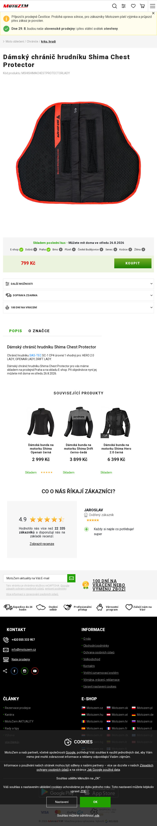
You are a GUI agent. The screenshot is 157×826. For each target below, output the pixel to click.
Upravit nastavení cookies (99, 686)
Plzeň (68, 249)
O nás (87, 638)
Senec (109, 249)
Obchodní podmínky (96, 645)
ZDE (83, 791)
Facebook (14, 669)
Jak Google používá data (103, 770)
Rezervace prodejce (18, 708)
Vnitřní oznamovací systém (101, 672)
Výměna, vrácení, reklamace (101, 679)
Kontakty (89, 666)
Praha (42, 249)
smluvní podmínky (55, 588)
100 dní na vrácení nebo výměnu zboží (109, 585)
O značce (39, 331)
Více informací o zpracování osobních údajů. (32, 594)
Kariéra (9, 714)
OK (95, 802)
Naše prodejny (21, 659)
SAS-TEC (35, 355)
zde (96, 815)
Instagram (24, 669)
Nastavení (61, 802)
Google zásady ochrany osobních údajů (37, 587)
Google (70, 752)
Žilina (137, 249)
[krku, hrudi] (78, 156)
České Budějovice (88, 249)
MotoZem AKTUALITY (19, 721)
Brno (55, 249)
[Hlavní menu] (152, 6)
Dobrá (29, 249)
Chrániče (32, 41)
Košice (123, 249)
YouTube (34, 669)
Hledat (114, 6)
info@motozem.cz (24, 649)
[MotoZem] (16, 6)
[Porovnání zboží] (123, 6)
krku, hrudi (48, 41)
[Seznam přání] (133, 6)
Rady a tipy (12, 728)
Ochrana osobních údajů (98, 652)
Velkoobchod (91, 659)
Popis (15, 331)
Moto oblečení (15, 41)
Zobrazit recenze (42, 544)
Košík (142, 6)
